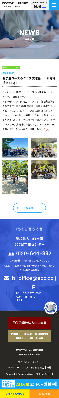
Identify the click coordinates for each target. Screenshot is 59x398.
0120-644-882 (33, 253)
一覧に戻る (29, 207)
